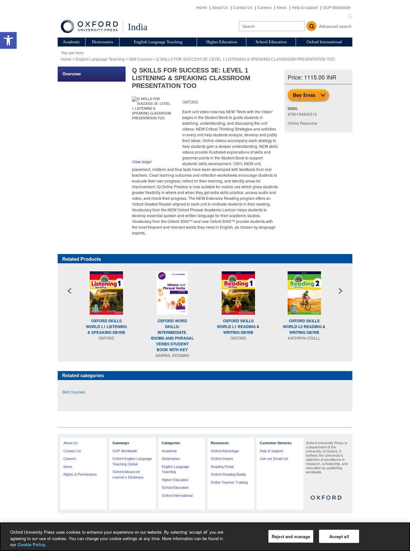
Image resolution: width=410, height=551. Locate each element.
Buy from (304, 95)
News (282, 7)
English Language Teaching (158, 41)
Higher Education (221, 41)
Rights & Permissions (80, 474)
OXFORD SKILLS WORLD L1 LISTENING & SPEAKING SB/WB (106, 326)
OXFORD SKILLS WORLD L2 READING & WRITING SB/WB (304, 326)
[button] (8, 40)
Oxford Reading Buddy (228, 474)
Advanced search (335, 26)
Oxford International (324, 41)
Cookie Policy (31, 544)
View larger (142, 161)
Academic (71, 41)
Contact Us (242, 7)
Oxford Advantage (225, 451)
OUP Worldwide (337, 7)
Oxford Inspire (222, 459)
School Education (271, 41)
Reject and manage (291, 536)
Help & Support (271, 451)
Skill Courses (140, 59)
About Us (220, 7)
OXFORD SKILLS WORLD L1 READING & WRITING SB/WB (238, 326)
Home (201, 7)
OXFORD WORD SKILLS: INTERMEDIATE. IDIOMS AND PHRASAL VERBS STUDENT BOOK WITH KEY (172, 335)
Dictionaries (102, 41)
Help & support (305, 7)
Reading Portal (222, 467)
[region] (205, 536)
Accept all (339, 536)
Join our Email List (274, 459)
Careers (265, 7)
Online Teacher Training (229, 482)
